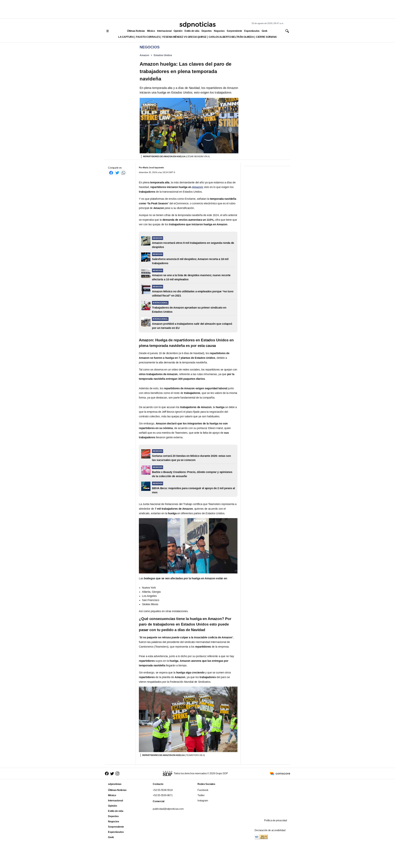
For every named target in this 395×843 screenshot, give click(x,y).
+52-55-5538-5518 (163, 790)
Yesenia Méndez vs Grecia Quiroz (184, 37)
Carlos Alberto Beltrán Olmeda (231, 37)
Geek (264, 31)
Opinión (178, 31)
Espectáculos (252, 31)
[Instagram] (117, 773)
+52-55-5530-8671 (163, 795)
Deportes (207, 31)
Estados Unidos (163, 55)
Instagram (203, 800)
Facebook (203, 790)
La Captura (126, 37)
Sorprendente (234, 31)
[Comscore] (280, 773)
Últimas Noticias (136, 31)
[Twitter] (117, 172)
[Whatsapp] (123, 172)
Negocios (219, 31)
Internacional (164, 31)
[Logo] (197, 25)
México (151, 31)
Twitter (201, 795)
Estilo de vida (192, 31)
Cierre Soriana (266, 37)
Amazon (144, 55)
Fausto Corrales (148, 37)
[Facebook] (111, 172)
